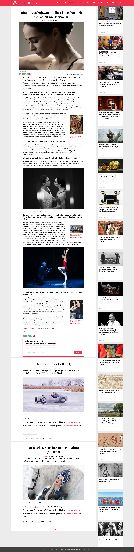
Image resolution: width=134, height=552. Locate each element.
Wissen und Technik (70, 2)
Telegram (81, 74)
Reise (98, 2)
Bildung (114, 2)
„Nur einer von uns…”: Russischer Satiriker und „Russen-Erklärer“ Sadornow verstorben (109, 331)
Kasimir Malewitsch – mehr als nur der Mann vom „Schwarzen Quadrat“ (109, 362)
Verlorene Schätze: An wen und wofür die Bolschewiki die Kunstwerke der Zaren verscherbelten (109, 178)
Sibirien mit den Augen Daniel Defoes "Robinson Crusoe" (109, 391)
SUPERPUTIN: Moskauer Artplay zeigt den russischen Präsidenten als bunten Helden (109, 54)
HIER (49, 439)
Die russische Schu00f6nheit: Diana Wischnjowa (75, 136)
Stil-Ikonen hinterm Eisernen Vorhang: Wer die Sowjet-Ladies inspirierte (110, 540)
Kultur (87, 2)
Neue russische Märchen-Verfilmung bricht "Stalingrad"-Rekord (110, 147)
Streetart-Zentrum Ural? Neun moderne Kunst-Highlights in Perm (109, 509)
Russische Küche (106, 2)
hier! (77, 549)
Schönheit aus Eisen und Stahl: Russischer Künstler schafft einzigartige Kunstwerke (109, 300)
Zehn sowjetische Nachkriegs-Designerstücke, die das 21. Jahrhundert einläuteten (109, 209)
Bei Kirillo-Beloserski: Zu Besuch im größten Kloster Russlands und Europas (108, 421)
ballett (26, 331)
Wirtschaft (60, 2)
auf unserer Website (71, 426)
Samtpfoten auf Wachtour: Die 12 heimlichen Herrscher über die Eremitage (110, 84)
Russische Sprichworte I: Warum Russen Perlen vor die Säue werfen (110, 451)
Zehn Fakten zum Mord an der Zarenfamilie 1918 (109, 480)
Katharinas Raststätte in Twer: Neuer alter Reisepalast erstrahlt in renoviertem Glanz (110, 24)
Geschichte (81, 2)
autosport (27, 433)
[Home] (15, 3)
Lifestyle (92, 2)
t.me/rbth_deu (76, 422)
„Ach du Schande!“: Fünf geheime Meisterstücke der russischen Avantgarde (108, 270)
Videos (34, 433)
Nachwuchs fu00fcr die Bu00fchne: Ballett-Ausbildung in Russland (76, 236)
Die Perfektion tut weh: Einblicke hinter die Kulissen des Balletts (76, 322)
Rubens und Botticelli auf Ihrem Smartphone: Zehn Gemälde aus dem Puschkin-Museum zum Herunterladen (110, 115)
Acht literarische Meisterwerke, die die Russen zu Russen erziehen (110, 239)
